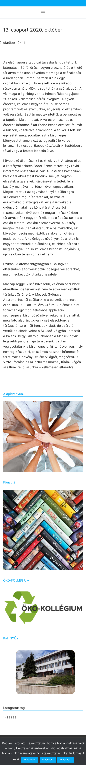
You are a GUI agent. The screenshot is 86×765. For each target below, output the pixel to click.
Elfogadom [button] (29, 759)
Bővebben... (66, 759)
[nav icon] (43, 12)
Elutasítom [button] (47, 759)
